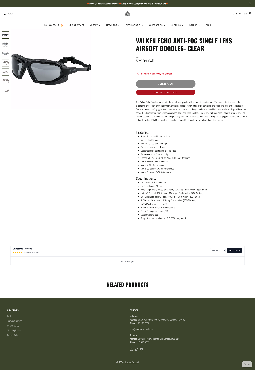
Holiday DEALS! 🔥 (53, 25)
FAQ (9, 316)
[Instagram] (131, 349)
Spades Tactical (132, 362)
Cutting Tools (133, 25)
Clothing (176, 25)
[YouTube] (141, 349)
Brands (193, 25)
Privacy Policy (13, 335)
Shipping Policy (14, 330)
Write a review (234, 250)
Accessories (156, 25)
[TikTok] (136, 349)
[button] (166, 92)
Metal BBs (111, 25)
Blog (208, 25)
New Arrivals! (76, 25)
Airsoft (94, 25)
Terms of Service (14, 320)
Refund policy (13, 325)
